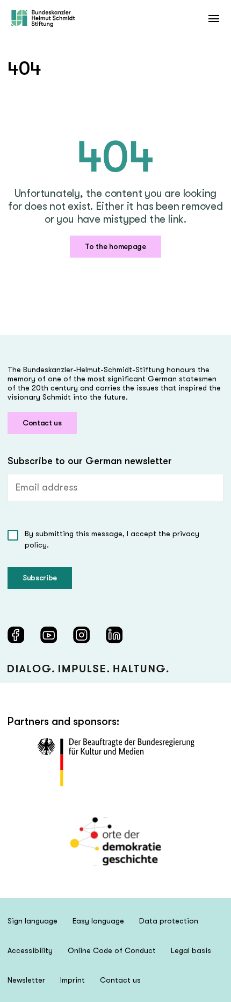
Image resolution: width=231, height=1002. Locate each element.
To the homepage (115, 246)
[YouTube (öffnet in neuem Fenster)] (48, 635)
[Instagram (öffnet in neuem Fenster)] (81, 635)
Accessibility (30, 950)
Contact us (42, 422)
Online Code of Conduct (112, 950)
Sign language (32, 920)
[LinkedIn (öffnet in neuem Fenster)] (114, 635)
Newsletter (26, 980)
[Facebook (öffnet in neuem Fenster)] (16, 635)
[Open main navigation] (213, 18)
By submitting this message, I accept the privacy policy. (112, 539)
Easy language (98, 920)
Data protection (168, 920)
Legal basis (191, 950)
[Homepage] (43, 18)
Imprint (72, 980)
